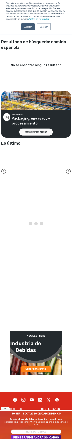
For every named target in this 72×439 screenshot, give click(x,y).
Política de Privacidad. (38, 18)
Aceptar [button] (28, 26)
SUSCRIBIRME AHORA (36, 132)
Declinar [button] (44, 26)
